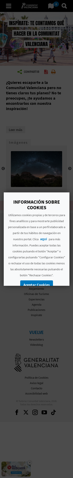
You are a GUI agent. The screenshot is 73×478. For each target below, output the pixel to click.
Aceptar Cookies (36, 284)
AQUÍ (43, 239)
